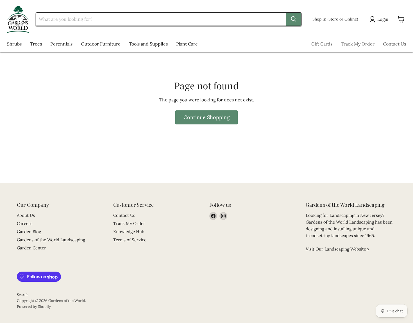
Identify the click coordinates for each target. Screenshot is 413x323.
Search (23, 294)
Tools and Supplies (148, 44)
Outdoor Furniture (101, 44)
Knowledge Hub (128, 231)
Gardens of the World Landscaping (51, 239)
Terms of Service (129, 239)
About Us (26, 215)
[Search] (293, 19)
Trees (36, 44)
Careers (24, 223)
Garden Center (31, 248)
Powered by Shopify (34, 306)
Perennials (61, 44)
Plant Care (187, 44)
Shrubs (14, 44)
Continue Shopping (206, 117)
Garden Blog (29, 231)
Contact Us (394, 44)
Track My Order (358, 44)
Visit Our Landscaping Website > (337, 249)
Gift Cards (321, 44)
